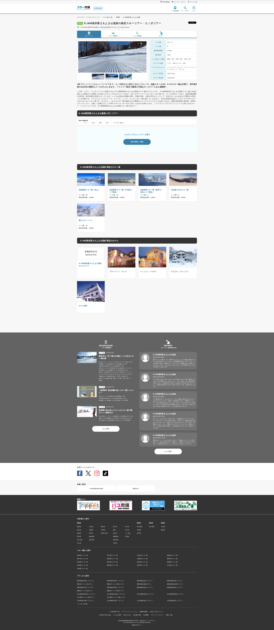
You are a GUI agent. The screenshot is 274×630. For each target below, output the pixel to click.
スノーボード (110, 362)
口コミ (161, 36)
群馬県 (100, 380)
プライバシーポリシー (157, 615)
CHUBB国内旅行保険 (96, 488)
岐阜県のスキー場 (112, 562)
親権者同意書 (144, 611)
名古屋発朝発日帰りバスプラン (86, 594)
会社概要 (146, 615)
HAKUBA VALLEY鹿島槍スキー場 (116, 396)
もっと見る (105, 429)
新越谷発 (91, 536)
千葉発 (115, 543)
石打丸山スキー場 (127, 418)
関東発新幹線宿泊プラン (144, 584)
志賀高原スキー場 (103, 364)
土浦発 (127, 536)
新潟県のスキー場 (82, 562)
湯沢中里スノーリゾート (126, 368)
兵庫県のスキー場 (82, 565)
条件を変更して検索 (137, 142)
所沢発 (91, 533)
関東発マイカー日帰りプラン (115, 584)
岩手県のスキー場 (112, 555)
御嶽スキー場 (111, 400)
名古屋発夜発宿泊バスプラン (175, 594)
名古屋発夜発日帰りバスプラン (116, 594)
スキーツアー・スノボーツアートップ (88, 17)
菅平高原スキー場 (115, 368)
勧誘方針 (136, 488)
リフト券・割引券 (82, 604)
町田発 (79, 536)
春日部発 (91, 540)
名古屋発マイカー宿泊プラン (85, 597)
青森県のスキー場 (82, 555)
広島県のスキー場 (142, 565)
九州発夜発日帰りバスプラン (115, 600)
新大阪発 (139, 526)
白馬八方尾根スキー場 (120, 398)
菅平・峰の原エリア (123, 376)
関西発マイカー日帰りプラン (115, 590)
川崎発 (103, 530)
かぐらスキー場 (103, 374)
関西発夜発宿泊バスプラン (145, 587)
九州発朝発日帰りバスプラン (85, 600)
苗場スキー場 (102, 418)
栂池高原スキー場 (119, 366)
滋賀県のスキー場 (172, 562)
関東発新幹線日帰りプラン (175, 584)
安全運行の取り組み (105, 615)
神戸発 (139, 533)
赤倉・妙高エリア (114, 378)
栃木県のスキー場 (82, 558)
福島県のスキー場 (172, 555)
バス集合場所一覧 (114, 611)
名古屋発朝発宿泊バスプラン (145, 594)
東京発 (79, 530)
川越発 (91, 530)
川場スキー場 (128, 362)
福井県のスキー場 (142, 562)
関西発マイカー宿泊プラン (85, 590)
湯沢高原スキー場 (103, 370)
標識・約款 (169, 615)
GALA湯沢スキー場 (122, 370)
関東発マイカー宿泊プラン (85, 584)
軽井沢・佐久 (102, 378)
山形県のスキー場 (142, 555)
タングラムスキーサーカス (125, 374)
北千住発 (79, 540)
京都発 (139, 530)
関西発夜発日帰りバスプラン (115, 587)
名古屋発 (151, 526)
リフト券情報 (137, 36)
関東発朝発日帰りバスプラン (85, 581)
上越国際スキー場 (112, 370)
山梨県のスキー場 (142, 558)
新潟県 (107, 378)
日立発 (127, 530)
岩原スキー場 (102, 372)
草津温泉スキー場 (103, 376)
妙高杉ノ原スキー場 (128, 416)
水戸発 (127, 526)
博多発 (163, 530)
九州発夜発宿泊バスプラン (175, 600)
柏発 (114, 530)
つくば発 (127, 533)
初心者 (100, 362)
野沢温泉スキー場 (112, 364)
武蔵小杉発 (104, 533)
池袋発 (79, 533)
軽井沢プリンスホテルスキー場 (113, 372)
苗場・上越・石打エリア (125, 378)
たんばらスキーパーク (119, 362)
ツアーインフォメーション (130, 611)
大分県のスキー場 (172, 565)
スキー (104, 362)
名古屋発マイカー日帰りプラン (116, 597)
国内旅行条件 (137, 615)
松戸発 (115, 526)
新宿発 (79, 526)
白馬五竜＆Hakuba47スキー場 (106, 366)
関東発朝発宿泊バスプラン (145, 581)
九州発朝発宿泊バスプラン (145, 600)
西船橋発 (115, 536)
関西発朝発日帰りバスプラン (85, 587)
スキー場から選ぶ (108, 17)
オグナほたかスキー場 (112, 374)
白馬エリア (115, 376)
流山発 (115, 533)
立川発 (79, 543)
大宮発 (91, 526)
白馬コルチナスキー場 (104, 368)
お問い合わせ (127, 615)
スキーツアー (89, 36)
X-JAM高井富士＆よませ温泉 (131, 17)
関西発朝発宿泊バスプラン (175, 587)
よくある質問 (117, 615)
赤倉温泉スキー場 (122, 364)
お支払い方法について (156, 611)
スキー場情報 (113, 36)
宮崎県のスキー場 (82, 568)
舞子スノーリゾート (127, 372)
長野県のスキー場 (172, 558)
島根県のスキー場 (112, 565)
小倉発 (163, 526)
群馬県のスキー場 (112, 558)
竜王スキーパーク (103, 396)
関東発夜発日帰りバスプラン (115, 581)
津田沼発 (115, 540)
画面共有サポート (137, 625)
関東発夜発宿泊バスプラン (175, 581)
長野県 (118, 17)
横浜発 (103, 526)
